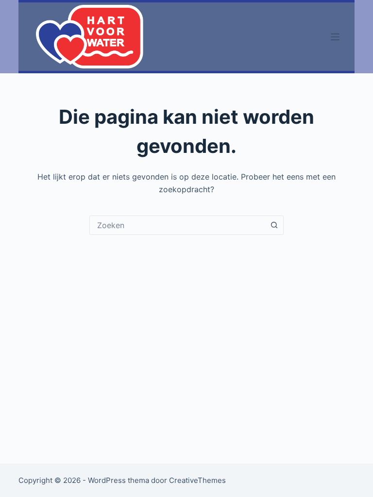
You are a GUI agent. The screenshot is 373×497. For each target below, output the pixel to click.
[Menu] (335, 37)
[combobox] (177, 225)
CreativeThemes (197, 480)
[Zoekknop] (274, 225)
